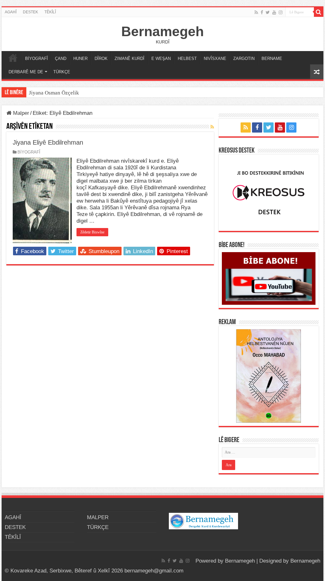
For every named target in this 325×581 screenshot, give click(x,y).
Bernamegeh (162, 31)
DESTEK (30, 12)
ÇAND (60, 58)
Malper (20, 113)
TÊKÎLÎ (50, 12)
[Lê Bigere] (318, 12)
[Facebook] (262, 12)
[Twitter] (267, 12)
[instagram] (280, 12)
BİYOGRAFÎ (36, 58)
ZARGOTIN (244, 58)
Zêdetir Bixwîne (92, 232)
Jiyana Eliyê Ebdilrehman (48, 142)
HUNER (80, 58)
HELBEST (187, 58)
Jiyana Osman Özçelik (54, 93)
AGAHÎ (11, 12)
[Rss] (256, 12)
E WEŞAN (161, 58)
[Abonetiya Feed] (212, 126)
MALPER (13, 57)
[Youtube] (274, 12)
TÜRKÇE (61, 71)
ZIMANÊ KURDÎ (129, 58)
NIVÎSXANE (215, 58)
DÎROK (101, 58)
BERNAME (272, 58)
